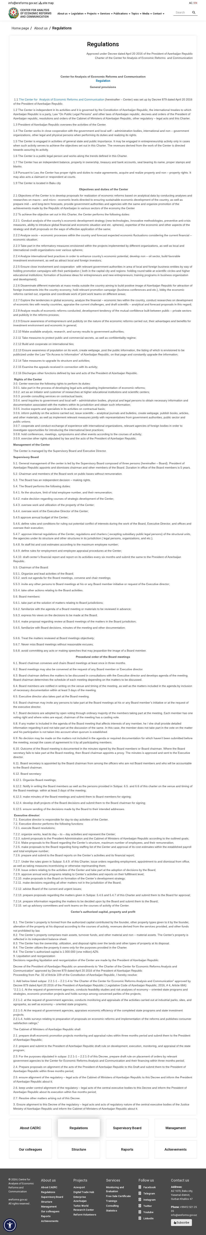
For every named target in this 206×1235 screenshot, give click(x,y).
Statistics (111, 1210)
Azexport (79, 1187)
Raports (45, 1216)
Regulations (48, 1192)
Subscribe (182, 1222)
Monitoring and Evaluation (115, 1189)
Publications (121, 13)
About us (62, 13)
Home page (20, 28)
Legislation (77, 13)
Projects (92, 13)
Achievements (49, 1221)
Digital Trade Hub (83, 1192)
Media (146, 13)
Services (105, 13)
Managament (49, 1206)
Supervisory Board (52, 1196)
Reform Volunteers (84, 1214)
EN (195, 3)
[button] (10, 1225)
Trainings (111, 1200)
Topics (135, 13)
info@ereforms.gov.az (22, 3)
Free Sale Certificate (118, 1196)
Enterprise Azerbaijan (80, 1198)
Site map (48, 3)
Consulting (112, 1205)
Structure (46, 1201)
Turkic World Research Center (83, 1207)
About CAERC (49, 1187)
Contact (157, 13)
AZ (190, 3)
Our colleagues (50, 1211)
